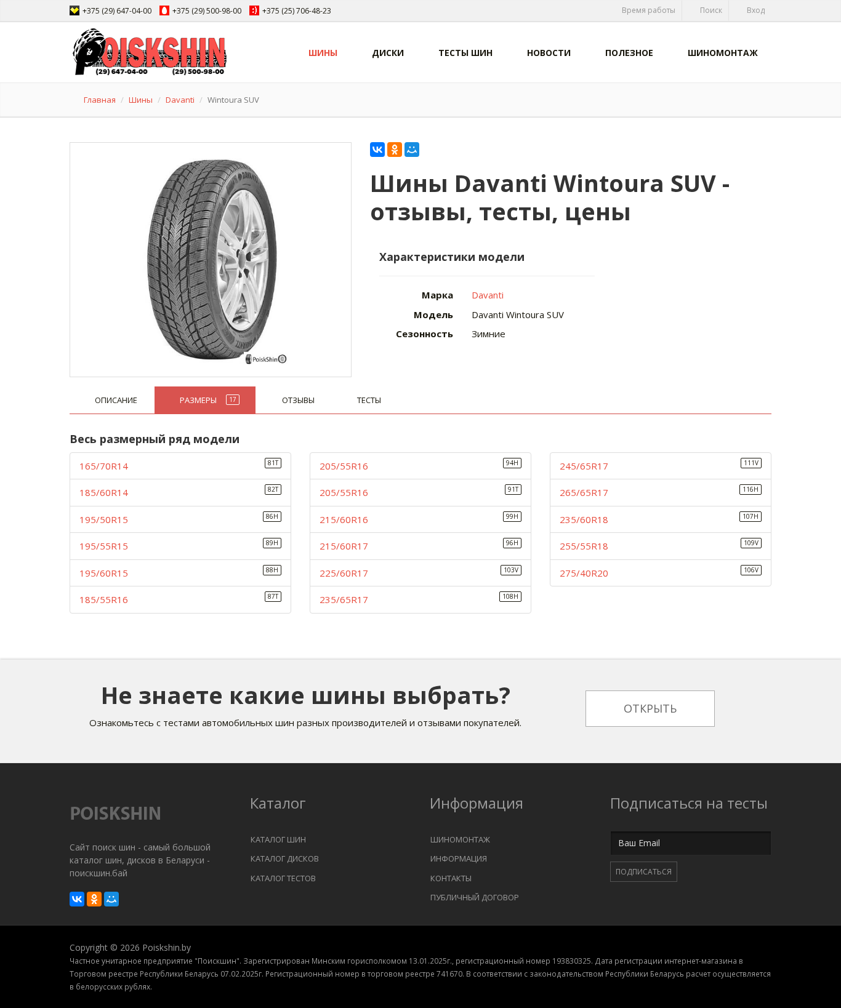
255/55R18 (584, 546)
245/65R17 (584, 466)
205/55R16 (344, 466)
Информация (458, 858)
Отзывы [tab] (298, 400)
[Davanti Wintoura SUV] (211, 256)
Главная (100, 99)
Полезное (629, 52)
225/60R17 (344, 573)
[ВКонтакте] (377, 149)
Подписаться (644, 871)
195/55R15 (103, 546)
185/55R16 (103, 599)
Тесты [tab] (369, 400)
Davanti (180, 99)
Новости (549, 52)
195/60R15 (103, 573)
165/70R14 (103, 466)
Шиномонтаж (723, 52)
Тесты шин (465, 52)
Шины (322, 52)
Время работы (647, 10)
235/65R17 (344, 599)
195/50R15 (103, 519)
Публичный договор (474, 897)
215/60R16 (344, 519)
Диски (388, 52)
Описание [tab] (116, 400)
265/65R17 (584, 492)
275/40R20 (584, 573)
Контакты (451, 878)
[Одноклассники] (394, 149)
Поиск (710, 10)
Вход (755, 10)
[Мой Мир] (411, 149)
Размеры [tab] (208, 400)
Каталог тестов (283, 878)
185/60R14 (103, 492)
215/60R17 (344, 546)
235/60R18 (584, 519)
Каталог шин (278, 839)
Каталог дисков (285, 858)
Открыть (650, 708)
